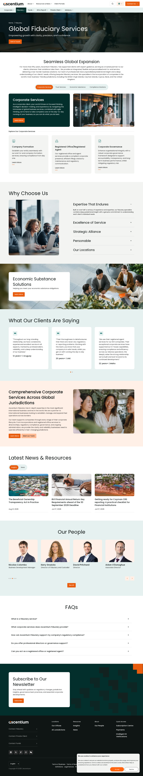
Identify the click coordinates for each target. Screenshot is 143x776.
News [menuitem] (75, 730)
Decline (131, 769)
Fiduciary (20, 10)
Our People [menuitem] (99, 725)
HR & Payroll (41, 10)
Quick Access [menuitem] (121, 722)
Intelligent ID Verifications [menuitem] (121, 735)
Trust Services (60, 87)
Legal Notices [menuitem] (69, 767)
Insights (14, 467)
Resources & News (43, 4)
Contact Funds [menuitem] (15, 743)
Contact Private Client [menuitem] (18, 736)
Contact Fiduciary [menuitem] (16, 729)
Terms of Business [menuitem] (58, 764)
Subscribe (18, 701)
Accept (117, 769)
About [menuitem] (97, 722)
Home (11, 23)
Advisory (68, 10)
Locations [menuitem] (55, 722)
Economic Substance (78, 87)
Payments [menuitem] (120, 730)
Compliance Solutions (98, 87)
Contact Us (131, 4)
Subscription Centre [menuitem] (124, 725)
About (30, 4)
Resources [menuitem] (77, 722)
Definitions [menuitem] (59, 767)
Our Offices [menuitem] (56, 725)
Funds (30, 10)
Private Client (55, 10)
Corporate (8, 10)
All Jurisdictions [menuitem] (58, 730)
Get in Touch (15, 42)
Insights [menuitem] (76, 725)
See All (71, 585)
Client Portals (59, 4)
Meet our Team (29, 436)
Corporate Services (44, 87)
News (23, 467)
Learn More (19, 120)
